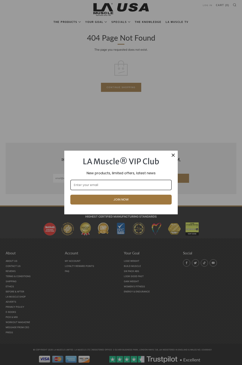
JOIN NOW (121, 199)
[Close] (173, 155)
